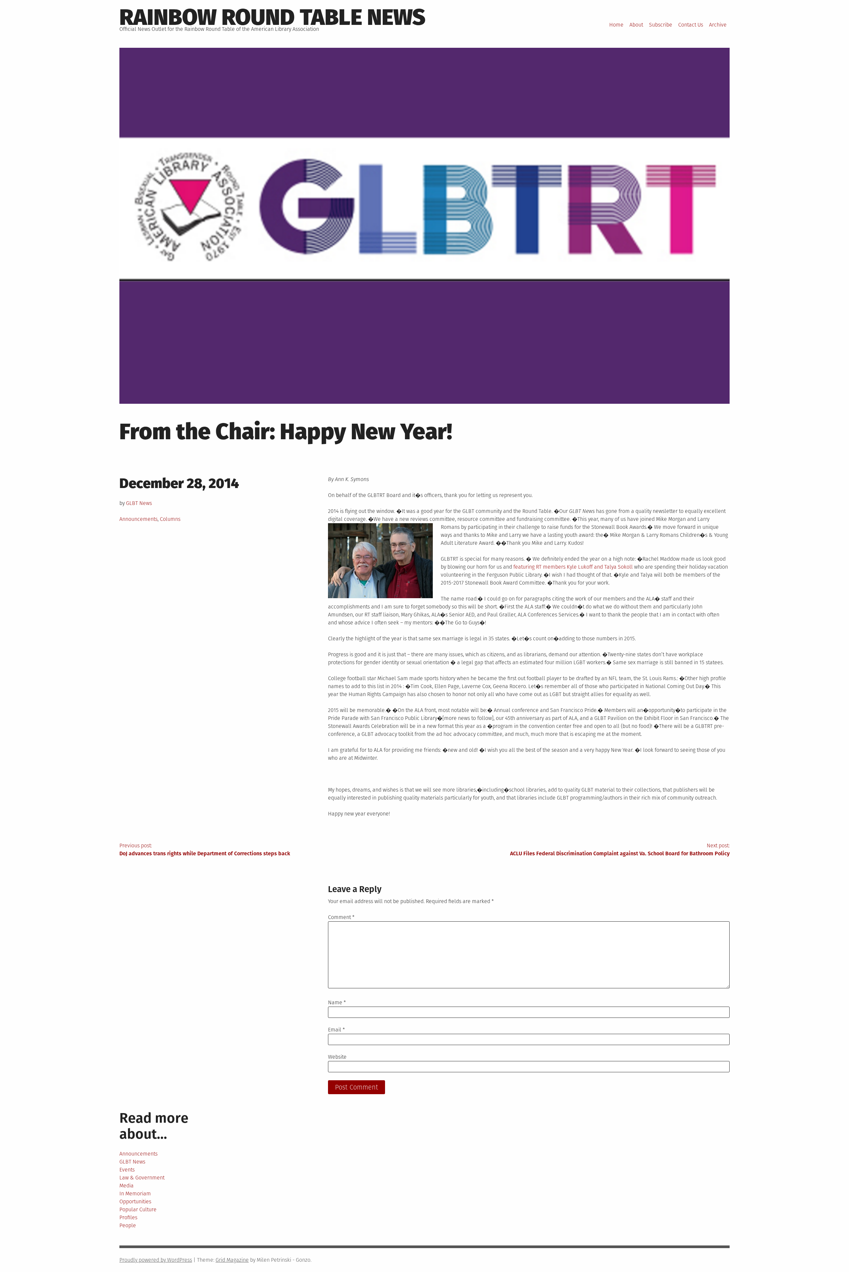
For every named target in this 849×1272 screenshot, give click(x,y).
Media (126, 1185)
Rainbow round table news (272, 17)
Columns (170, 519)
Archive (718, 25)
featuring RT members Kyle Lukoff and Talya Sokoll (573, 567)
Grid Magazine (232, 1260)
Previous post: (204, 849)
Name (337, 1002)
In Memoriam (135, 1193)
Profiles (128, 1217)
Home (616, 25)
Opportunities (135, 1201)
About (636, 25)
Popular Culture (138, 1209)
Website (337, 1057)
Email (336, 1029)
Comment (341, 917)
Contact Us (690, 25)
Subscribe (660, 25)
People (127, 1225)
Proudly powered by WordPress (155, 1260)
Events (127, 1169)
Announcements (138, 519)
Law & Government (141, 1177)
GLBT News (139, 503)
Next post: (620, 849)
